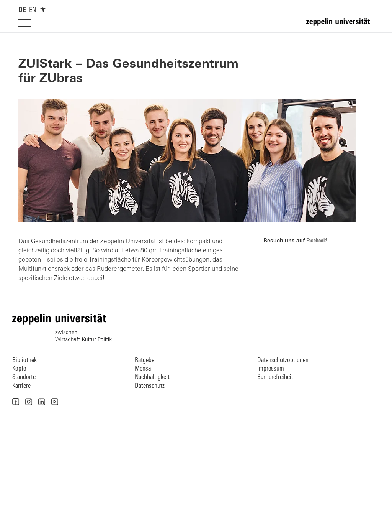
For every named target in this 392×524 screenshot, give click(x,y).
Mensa (143, 369)
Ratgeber (145, 360)
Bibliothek (24, 360)
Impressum (270, 369)
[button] (16, 402)
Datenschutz (150, 386)
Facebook (316, 241)
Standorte (24, 377)
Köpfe (19, 369)
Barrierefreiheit (275, 377)
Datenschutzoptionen (283, 360)
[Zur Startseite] (340, 25)
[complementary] (43, 9)
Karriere (21, 386)
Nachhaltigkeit (152, 377)
